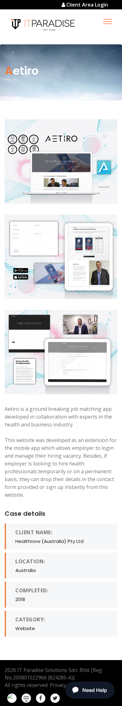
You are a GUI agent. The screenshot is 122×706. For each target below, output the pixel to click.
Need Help (94, 690)
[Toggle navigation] (107, 21)
